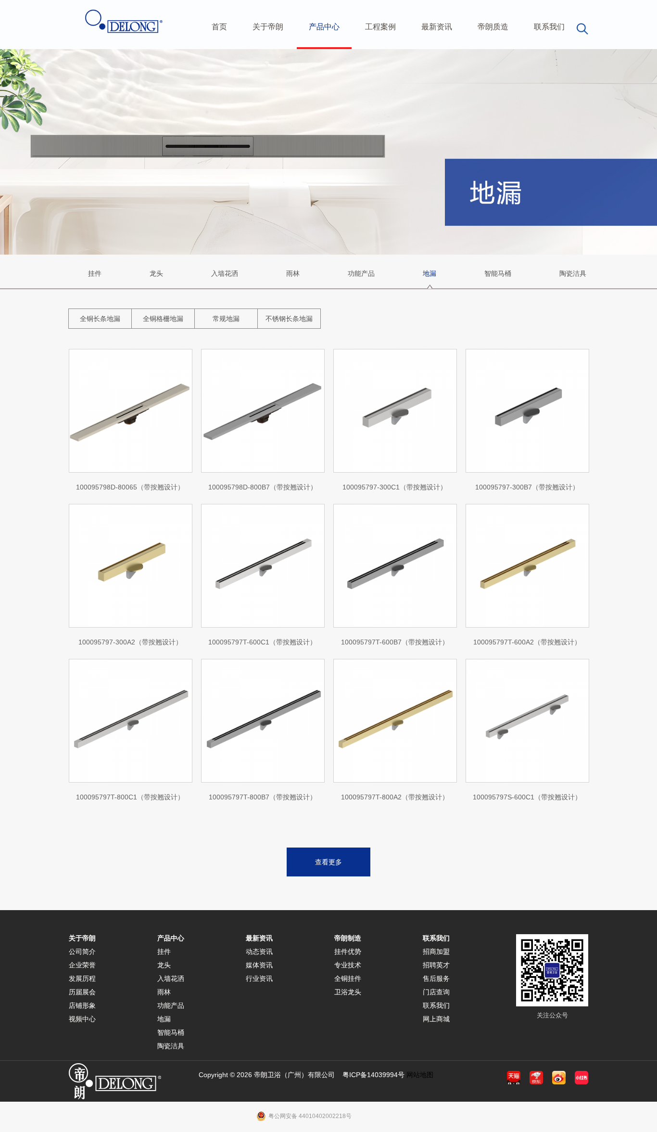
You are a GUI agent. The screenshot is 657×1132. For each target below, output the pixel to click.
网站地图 (419, 1075)
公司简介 (82, 951)
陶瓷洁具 (572, 273)
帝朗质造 (493, 27)
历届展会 (82, 992)
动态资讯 (259, 951)
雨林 (293, 273)
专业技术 (347, 965)
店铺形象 (82, 1005)
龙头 (156, 273)
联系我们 (549, 27)
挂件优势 (347, 951)
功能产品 (361, 273)
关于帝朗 (268, 27)
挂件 (94, 273)
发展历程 (82, 978)
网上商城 (436, 1019)
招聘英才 (436, 965)
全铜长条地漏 (100, 318)
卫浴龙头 (347, 992)
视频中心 (82, 1019)
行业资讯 (259, 978)
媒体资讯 (259, 965)
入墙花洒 (224, 273)
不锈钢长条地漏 (289, 318)
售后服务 (436, 978)
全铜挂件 (347, 978)
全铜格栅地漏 (163, 318)
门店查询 (436, 992)
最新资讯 (436, 27)
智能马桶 (497, 273)
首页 (219, 27)
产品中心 (324, 27)
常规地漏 (226, 318)
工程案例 (380, 27)
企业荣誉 (82, 965)
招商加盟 (436, 951)
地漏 (429, 273)
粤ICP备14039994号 (373, 1075)
